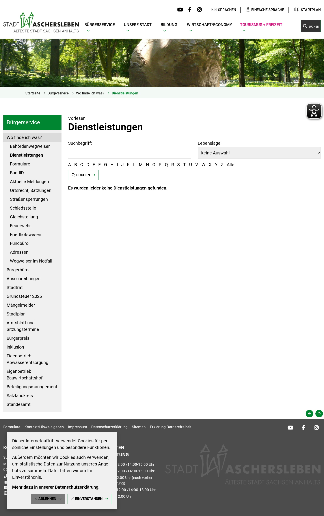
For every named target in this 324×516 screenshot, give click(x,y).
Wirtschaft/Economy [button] (209, 24)
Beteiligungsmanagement (32, 386)
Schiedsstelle (23, 208)
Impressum (77, 427)
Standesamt (19, 404)
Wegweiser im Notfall (31, 261)
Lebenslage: (210, 143)
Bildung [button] (169, 24)
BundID (17, 172)
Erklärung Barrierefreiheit (171, 427)
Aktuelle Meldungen (29, 181)
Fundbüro (19, 243)
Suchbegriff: (80, 143)
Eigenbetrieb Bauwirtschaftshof (25, 375)
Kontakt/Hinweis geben (44, 427)
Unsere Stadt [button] (138, 24)
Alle (230, 164)
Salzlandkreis (20, 395)
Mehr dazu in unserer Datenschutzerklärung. (56, 487)
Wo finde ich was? (90, 93)
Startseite (32, 93)
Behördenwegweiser (30, 146)
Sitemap (139, 427)
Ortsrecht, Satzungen (30, 190)
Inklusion (15, 347)
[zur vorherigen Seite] (309, 413)
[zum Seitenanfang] (319, 413)
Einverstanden (88, 499)
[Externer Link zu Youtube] (179, 10)
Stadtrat (15, 287)
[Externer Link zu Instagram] (198, 10)
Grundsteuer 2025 (24, 296)
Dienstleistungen (125, 93)
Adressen (19, 252)
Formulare (20, 164)
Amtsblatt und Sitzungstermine (23, 326)
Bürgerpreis (18, 338)
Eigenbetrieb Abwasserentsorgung (27, 359)
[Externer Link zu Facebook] (188, 10)
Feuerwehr (20, 225)
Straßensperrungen (29, 199)
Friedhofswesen (25, 234)
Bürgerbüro (17, 269)
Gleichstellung (24, 217)
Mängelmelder (21, 305)
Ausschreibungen (24, 278)
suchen (83, 175)
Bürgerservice (58, 93)
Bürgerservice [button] (99, 24)
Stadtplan (311, 10)
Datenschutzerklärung (109, 427)
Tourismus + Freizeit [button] (261, 24)
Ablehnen (47, 499)
